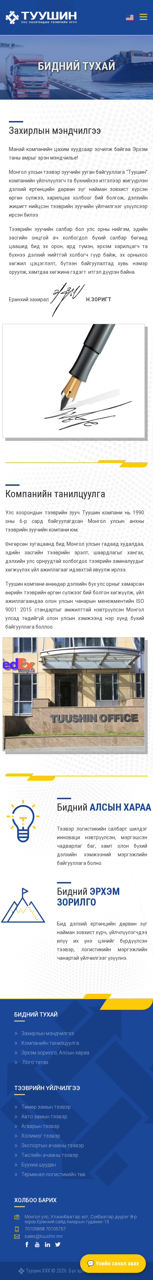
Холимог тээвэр (40, 1136)
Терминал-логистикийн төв (53, 1174)
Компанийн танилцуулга (50, 1043)
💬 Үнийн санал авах (113, 1263)
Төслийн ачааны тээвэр (49, 1155)
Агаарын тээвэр (40, 1126)
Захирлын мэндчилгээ (47, 1033)
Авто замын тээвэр (44, 1116)
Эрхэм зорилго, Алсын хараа (55, 1052)
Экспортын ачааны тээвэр (52, 1145)
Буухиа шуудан (38, 1165)
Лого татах (34, 1062)
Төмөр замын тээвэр (46, 1107)
